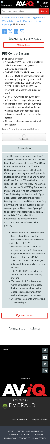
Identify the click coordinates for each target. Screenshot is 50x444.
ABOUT (11, 431)
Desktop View (25, 378)
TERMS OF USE (24, 438)
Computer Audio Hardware (16, 17)
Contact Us (5, 350)
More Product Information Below (19, 129)
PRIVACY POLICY (39, 438)
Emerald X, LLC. (25, 419)
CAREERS (20, 431)
